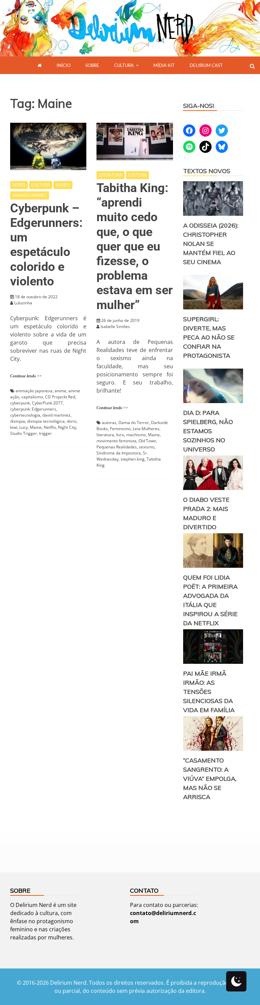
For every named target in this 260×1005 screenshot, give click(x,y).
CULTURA (124, 65)
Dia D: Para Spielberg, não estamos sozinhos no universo (208, 431)
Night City (67, 427)
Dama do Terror (133, 422)
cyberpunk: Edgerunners (33, 409)
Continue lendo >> (26, 376)
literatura (105, 435)
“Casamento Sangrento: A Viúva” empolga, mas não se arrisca (209, 778)
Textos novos (206, 171)
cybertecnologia (25, 415)
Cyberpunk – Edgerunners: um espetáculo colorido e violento (46, 244)
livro (120, 435)
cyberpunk (20, 403)
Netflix (50, 427)
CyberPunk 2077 (47, 403)
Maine (36, 427)
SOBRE (92, 65)
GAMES (63, 185)
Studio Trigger (23, 433)
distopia (17, 421)
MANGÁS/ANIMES (30, 195)
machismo (136, 435)
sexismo (146, 447)
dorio (72, 421)
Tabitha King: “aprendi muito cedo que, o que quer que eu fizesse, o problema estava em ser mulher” (134, 246)
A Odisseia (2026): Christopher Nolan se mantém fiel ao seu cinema (210, 243)
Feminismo (120, 428)
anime (60, 391)
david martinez (56, 415)
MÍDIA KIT (164, 65)
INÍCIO (63, 65)
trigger (45, 433)
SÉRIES (19, 185)
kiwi (13, 427)
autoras (109, 422)
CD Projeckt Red (60, 397)
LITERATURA (110, 175)
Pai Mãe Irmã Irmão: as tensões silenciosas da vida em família (209, 692)
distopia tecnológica (46, 421)
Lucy (23, 427)
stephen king (133, 459)
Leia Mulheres (146, 428)
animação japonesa (34, 391)
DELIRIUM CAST (206, 65)
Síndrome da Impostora (118, 453)
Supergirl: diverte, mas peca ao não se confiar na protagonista (209, 337)
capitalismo (32, 397)
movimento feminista (116, 441)
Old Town (147, 441)
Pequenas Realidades (116, 447)
